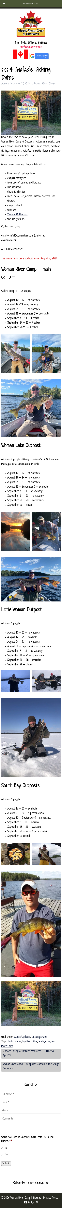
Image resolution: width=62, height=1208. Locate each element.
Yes (6, 1154)
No (6, 1148)
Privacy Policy (50, 1197)
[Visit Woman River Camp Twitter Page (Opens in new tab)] (29, 1202)
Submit (6, 1163)
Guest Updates (22, 1037)
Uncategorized (39, 1037)
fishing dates (14, 1041)
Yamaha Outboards (17, 214)
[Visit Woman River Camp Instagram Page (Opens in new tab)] (36, 1202)
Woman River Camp (31, 3)
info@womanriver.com (31, 47)
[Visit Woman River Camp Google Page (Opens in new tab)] (32, 1202)
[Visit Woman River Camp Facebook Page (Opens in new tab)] (25, 1202)
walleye (43, 1041)
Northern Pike (29, 1041)
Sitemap (37, 1197)
